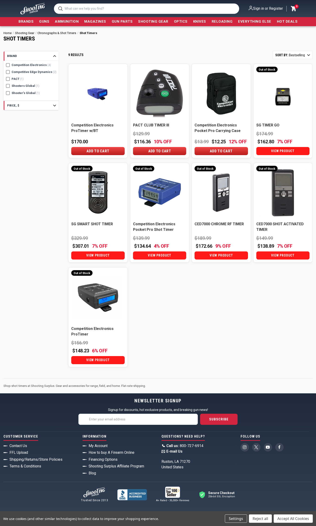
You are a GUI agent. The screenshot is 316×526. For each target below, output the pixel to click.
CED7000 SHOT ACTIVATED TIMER (280, 227)
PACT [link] (18, 79)
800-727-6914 (184, 446)
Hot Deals (287, 21)
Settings (236, 518)
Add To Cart (98, 151)
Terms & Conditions (25, 466)
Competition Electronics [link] (31, 65)
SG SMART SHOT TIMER (92, 224)
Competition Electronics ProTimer (92, 331)
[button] (31, 56)
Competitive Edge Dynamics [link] (34, 72)
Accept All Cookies (293, 518)
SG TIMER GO (267, 125)
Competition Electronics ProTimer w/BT (92, 128)
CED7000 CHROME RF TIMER (219, 224)
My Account (98, 446)
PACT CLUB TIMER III (151, 125)
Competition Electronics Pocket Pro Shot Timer (154, 227)
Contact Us (18, 446)
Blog (92, 473)
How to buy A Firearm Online (111, 452)
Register (276, 8)
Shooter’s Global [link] (26, 93)
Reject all (260, 518)
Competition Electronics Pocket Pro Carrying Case (218, 128)
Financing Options (103, 459)
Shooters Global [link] (25, 86)
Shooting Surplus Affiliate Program (116, 466)
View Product (282, 151)
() (296, 7)
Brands (26, 21)
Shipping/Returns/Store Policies (35, 459)
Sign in (258, 8)
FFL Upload (18, 452)
